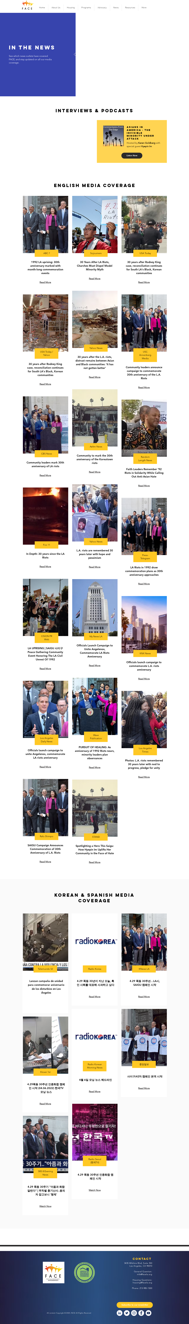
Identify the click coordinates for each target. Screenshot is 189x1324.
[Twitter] (127, 1313)
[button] (55, 7)
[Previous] (75, 54)
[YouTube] (148, 1313)
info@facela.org (144, 1274)
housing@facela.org (142, 1282)
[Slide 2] (142, 91)
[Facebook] (141, 1313)
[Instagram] (134, 1313)
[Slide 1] (138, 91)
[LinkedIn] (119, 1313)
